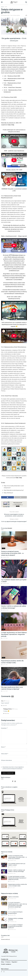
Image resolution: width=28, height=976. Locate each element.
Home (2, 6)
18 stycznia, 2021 (12, 929)
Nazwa (3, 747)
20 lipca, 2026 (4, 691)
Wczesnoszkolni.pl (5, 939)
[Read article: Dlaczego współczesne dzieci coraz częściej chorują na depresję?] (14, 676)
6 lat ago (7, 701)
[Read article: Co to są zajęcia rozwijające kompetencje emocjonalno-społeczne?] (4, 926)
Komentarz (4, 728)
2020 (6, 6)
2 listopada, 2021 (12, 898)
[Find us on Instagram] (15, 781)
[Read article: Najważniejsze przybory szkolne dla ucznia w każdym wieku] (14, 650)
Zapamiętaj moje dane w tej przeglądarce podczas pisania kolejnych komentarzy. (13, 767)
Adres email (4, 753)
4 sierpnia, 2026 (5, 610)
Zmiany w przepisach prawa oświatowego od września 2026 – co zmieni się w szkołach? (12, 553)
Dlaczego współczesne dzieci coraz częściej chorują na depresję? (12, 688)
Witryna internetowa (6, 760)
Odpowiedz (4, 705)
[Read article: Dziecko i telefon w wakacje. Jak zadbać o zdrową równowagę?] (14, 595)
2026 (3, 548)
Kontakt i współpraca (6, 964)
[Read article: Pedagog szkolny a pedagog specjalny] (4, 920)
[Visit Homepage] (13, 2)
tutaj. (12, 125)
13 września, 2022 (12, 921)
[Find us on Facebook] (12, 781)
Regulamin (14, 962)
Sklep (2, 962)
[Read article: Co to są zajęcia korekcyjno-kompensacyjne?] (4, 913)
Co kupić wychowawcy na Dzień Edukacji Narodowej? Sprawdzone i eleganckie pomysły (14, 634)
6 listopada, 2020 (12, 908)
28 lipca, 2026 (4, 664)
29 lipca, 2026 (4, 638)
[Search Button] (26, 2)
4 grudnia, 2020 (12, 915)
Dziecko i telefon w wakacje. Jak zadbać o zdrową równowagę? (13, 607)
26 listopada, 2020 (5, 15)
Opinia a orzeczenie (13, 896)
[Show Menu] (2, 2)
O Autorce (7, 962)
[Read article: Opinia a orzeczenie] (4, 898)
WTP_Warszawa (13, 255)
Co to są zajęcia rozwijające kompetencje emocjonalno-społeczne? (15, 926)
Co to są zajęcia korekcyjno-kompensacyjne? (15, 912)
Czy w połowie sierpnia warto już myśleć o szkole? (16, 864)
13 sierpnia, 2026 (5, 583)
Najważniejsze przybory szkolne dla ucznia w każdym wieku (12, 661)
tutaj (9, 125)
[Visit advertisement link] (14, 504)
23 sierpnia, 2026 (5, 557)
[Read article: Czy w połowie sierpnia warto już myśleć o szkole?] (14, 569)
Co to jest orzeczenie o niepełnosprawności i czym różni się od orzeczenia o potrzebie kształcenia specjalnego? (17, 905)
